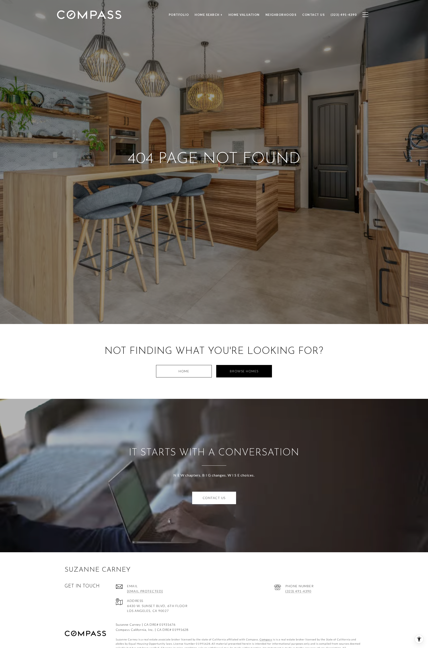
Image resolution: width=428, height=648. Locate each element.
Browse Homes (244, 371)
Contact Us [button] (214, 498)
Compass (265, 639)
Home (184, 371)
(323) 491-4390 (298, 591)
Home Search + (209, 14)
